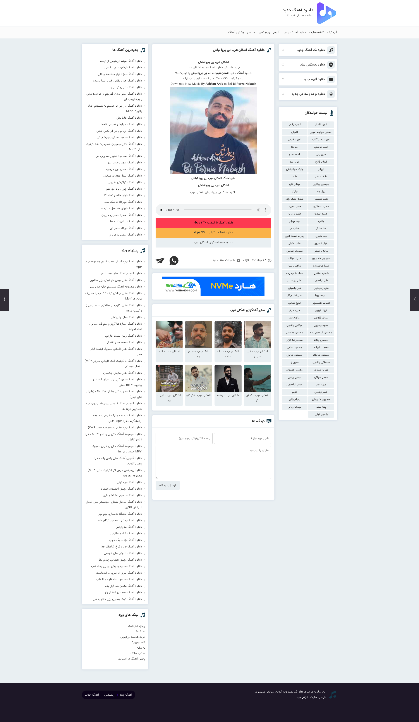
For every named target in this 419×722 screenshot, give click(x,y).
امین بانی (321, 154)
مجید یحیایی (321, 325)
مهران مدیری (321, 370)
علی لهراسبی (294, 281)
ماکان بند (294, 318)
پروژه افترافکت (136, 626)
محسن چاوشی (294, 333)
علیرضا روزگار (294, 295)
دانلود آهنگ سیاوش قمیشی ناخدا (121, 124)
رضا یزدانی (294, 229)
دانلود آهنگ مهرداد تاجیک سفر (123, 202)
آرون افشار (321, 125)
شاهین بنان (294, 266)
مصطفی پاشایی (321, 362)
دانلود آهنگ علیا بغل (129, 118)
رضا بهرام (294, 221)
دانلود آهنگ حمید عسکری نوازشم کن (119, 137)
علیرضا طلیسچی (321, 303)
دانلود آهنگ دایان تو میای (126, 87)
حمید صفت (321, 214)
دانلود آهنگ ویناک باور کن (126, 228)
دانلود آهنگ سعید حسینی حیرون (121, 215)
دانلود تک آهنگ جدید (224, 260)
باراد (294, 177)
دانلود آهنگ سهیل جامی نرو (125, 162)
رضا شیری (321, 236)
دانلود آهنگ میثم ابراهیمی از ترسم (121, 61)
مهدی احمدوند (294, 370)
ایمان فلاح (321, 162)
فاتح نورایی (294, 303)
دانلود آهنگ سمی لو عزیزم (126, 234)
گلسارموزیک (138, 642)
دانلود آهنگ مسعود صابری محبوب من (119, 156)
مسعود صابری (294, 355)
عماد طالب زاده (294, 273)
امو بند (294, 147)
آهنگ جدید (92, 695)
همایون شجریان (321, 399)
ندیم (294, 392)
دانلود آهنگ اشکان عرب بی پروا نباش (239, 50)
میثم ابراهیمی (294, 385)
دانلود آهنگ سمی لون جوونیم (124, 169)
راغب (321, 221)
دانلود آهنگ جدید (294, 32)
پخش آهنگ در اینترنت (131, 658)
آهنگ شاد (139, 631)
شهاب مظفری (321, 273)
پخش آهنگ (236, 32)
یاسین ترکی (321, 414)
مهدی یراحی (294, 377)
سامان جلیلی (321, 251)
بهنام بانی (294, 184)
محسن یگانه (321, 340)
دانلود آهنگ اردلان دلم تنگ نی (123, 67)
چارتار (294, 191)
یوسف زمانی (294, 407)
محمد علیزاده (321, 347)
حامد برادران (294, 214)
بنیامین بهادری (321, 184)
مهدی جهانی (321, 377)
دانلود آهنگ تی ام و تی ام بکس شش (119, 131)
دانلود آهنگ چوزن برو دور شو (124, 189)
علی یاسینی (294, 288)
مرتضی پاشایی (294, 325)
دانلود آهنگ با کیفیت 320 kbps (213, 222)
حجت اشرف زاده (294, 199)
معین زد (294, 362)
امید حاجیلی (321, 147)
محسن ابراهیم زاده (321, 333)
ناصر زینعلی (321, 392)
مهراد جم (321, 385)
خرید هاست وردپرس (132, 637)
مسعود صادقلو (321, 355)
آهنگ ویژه (126, 695)
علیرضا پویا (321, 295)
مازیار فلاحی (321, 318)
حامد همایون (321, 199)
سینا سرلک (294, 258)
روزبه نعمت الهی (294, 236)
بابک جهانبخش (294, 169)
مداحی (251, 32)
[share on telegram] (160, 260)
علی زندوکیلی (321, 288)
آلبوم (276, 32)
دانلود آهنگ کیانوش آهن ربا (125, 182)
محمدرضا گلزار (295, 340)
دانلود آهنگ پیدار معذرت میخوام (122, 175)
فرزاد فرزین (321, 310)
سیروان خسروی (321, 258)
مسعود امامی (294, 347)
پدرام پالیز (294, 399)
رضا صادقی (321, 229)
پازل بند (321, 191)
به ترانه (141, 648)
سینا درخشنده (321, 266)
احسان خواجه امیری (321, 132)
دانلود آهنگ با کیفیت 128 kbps (213, 232)
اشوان (294, 132)
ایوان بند (294, 162)
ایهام (321, 169)
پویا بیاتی (321, 407)
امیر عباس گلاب (321, 139)
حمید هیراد (294, 206)
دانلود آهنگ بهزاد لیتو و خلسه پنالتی (120, 74)
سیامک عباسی (295, 251)
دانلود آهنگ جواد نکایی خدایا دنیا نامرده (117, 80)
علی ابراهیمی (321, 281)
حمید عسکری (321, 206)
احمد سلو (294, 154)
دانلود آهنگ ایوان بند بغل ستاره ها (121, 208)
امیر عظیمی (294, 139)
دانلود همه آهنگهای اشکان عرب (213, 242)
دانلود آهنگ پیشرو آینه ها (126, 221)
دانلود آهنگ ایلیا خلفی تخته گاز (122, 195)
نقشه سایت (316, 32)
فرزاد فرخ (294, 310)
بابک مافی (321, 177)
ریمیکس (264, 32)
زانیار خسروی (321, 243)
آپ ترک (332, 32)
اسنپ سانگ (138, 653)
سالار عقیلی (294, 243)
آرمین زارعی (294, 125)
